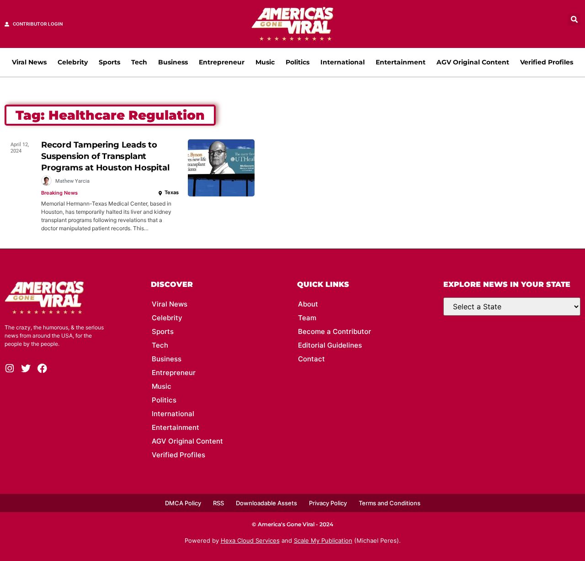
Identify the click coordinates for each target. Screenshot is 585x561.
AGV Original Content (472, 62)
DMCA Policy (183, 503)
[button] (574, 19)
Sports (109, 62)
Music (265, 62)
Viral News (29, 62)
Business (173, 62)
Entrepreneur (222, 62)
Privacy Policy (328, 503)
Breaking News (59, 193)
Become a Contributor (334, 331)
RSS (218, 503)
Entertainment (400, 62)
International (342, 62)
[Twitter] (26, 368)
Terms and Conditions (389, 503)
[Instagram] (9, 368)
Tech (139, 62)
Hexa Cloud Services (250, 540)
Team (307, 317)
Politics (297, 62)
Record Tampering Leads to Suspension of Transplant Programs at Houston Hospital (105, 156)
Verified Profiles (546, 62)
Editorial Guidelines (330, 345)
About (308, 304)
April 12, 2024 (20, 148)
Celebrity (73, 62)
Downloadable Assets (266, 503)
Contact (311, 359)
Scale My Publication (323, 540)
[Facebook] (42, 368)
